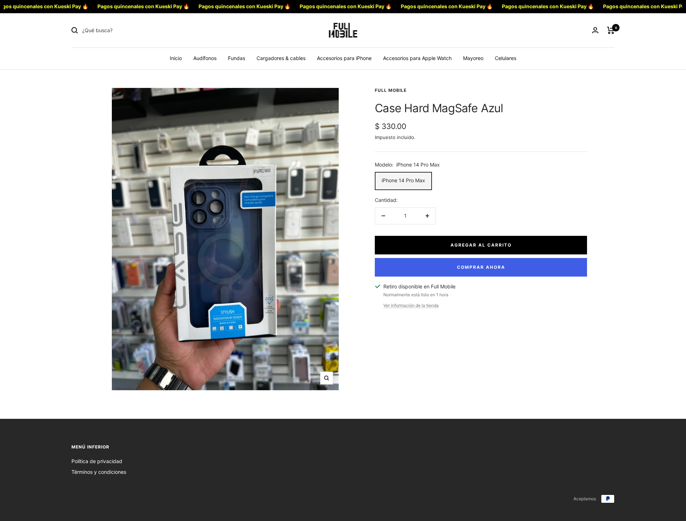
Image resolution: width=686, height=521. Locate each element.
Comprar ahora (481, 267)
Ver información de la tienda (411, 305)
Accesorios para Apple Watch (417, 58)
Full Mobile (391, 90)
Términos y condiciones (98, 472)
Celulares (505, 58)
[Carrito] (611, 30)
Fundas (236, 58)
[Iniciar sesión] (595, 30)
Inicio (176, 58)
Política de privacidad (96, 461)
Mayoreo (473, 58)
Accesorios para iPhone (344, 58)
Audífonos (205, 58)
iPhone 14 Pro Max (403, 180)
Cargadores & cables (281, 58)
